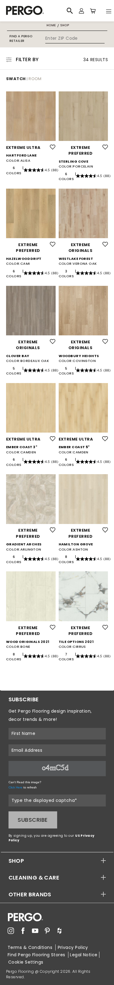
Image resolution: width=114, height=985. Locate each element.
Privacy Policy (73, 947)
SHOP (16, 861)
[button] (57, 860)
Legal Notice (83, 955)
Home (51, 25)
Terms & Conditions (31, 947)
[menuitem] (10, 931)
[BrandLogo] (33, 10)
